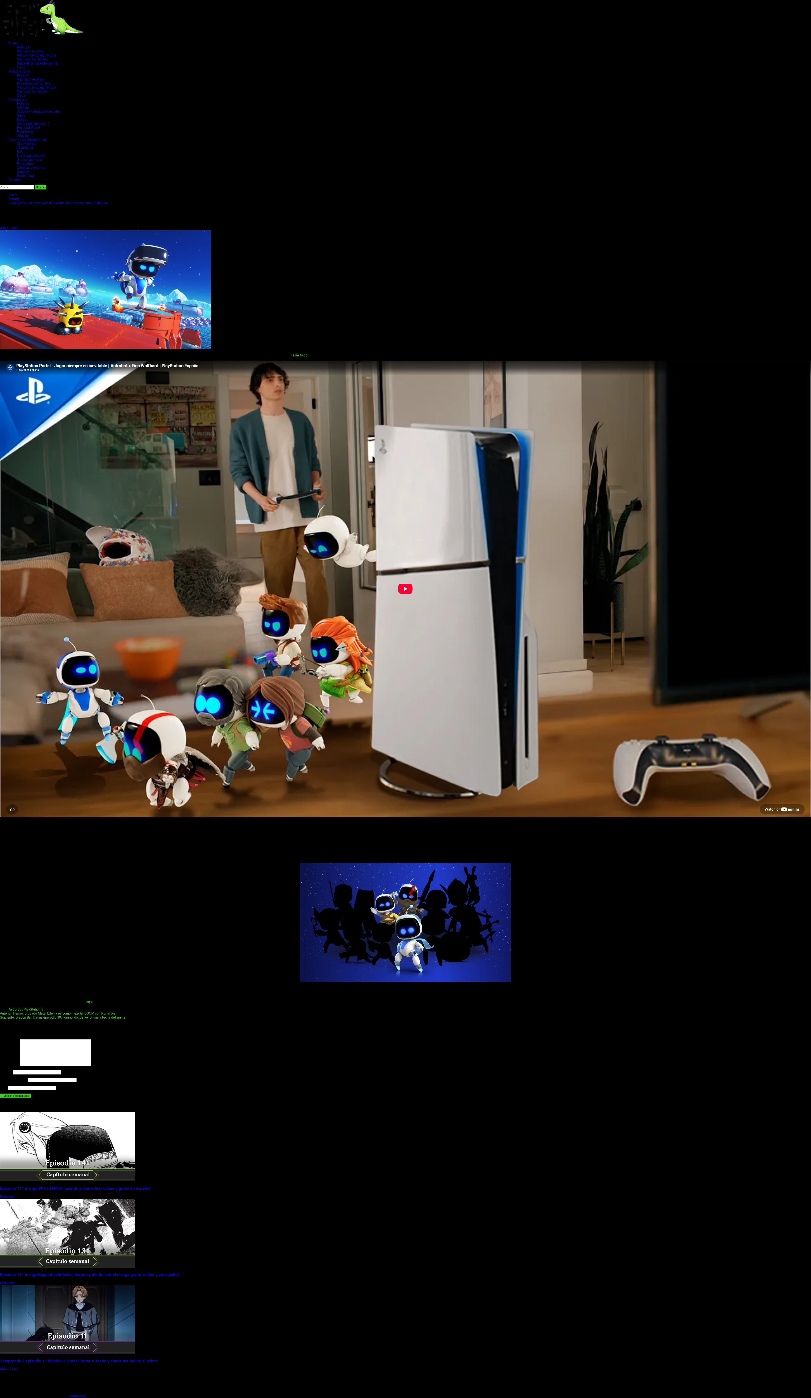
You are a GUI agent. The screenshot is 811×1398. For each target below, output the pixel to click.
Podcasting (25, 176)
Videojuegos (17, 99)
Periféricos (25, 132)
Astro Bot (16, 1009)
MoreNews (77, 1396)
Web (3, 1088)
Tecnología (25, 148)
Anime (13, 43)
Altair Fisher (9, 228)
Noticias (23, 47)
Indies (21, 119)
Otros (21, 67)
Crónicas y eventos (31, 168)
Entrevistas (25, 164)
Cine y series (26, 144)
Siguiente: (62, 1017)
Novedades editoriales (34, 83)
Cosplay (23, 172)
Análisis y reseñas (30, 51)
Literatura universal (31, 156)
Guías (21, 115)
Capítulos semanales (32, 59)
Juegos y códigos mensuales (39, 111)
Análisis (23, 107)
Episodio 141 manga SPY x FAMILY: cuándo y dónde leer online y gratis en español (75, 1188)
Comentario (9, 1065)
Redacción (8, 1197)
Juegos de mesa (29, 160)
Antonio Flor (9, 1369)
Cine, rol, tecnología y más (27, 140)
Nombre (6, 1072)
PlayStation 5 (33, 1009)
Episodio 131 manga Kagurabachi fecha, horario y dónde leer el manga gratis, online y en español (89, 1274)
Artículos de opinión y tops (36, 55)
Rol (19, 152)
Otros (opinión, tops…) (33, 123)
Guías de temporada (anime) (37, 63)
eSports (23, 136)
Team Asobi (299, 355)
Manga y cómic (19, 71)
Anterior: (58, 1013)
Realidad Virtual (28, 127)
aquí (89, 1002)
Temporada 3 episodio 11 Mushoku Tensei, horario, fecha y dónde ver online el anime (79, 1361)
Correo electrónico (13, 1080)
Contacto (15, 180)
